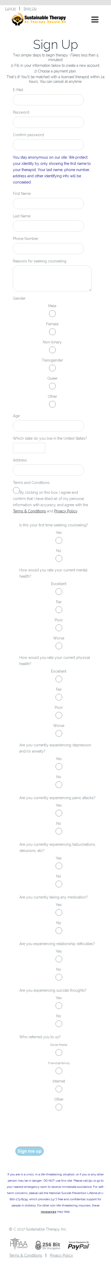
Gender (19, 298)
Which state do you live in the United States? (50, 438)
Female (52, 324)
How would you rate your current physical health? (54, 661)
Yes (59, 533)
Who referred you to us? (40, 1037)
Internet (59, 1081)
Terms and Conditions (31, 483)
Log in (10, 8)
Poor (59, 620)
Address (20, 460)
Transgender (52, 360)
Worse (58, 638)
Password (21, 112)
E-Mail (18, 90)
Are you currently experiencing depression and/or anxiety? (55, 748)
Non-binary (52, 342)
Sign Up (30, 8)
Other (52, 396)
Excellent (58, 584)
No (58, 551)
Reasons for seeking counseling (39, 261)
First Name (22, 194)
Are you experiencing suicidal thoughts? (52, 990)
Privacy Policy (65, 511)
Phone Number (25, 239)
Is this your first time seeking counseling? (53, 525)
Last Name (21, 216)
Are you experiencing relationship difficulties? (57, 944)
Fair (59, 602)
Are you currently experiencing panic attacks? (57, 798)
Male (52, 306)
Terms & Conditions (29, 511)
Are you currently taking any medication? (53, 897)
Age (16, 416)
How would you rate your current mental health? (53, 573)
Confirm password (28, 135)
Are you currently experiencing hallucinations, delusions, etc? (57, 847)
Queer (52, 378)
